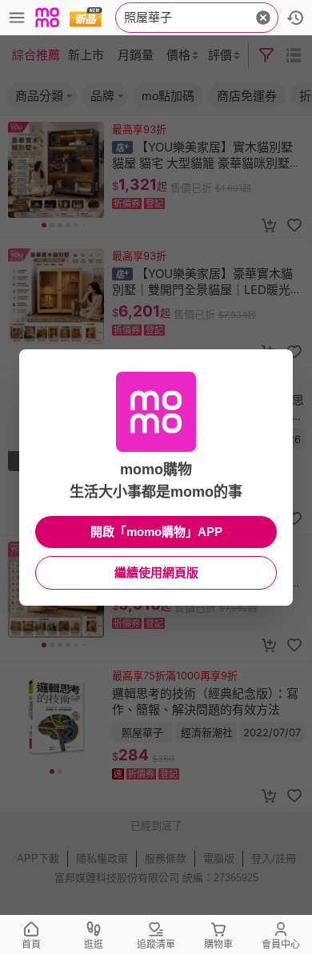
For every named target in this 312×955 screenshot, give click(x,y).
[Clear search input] (263, 18)
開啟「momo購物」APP (156, 531)
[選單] (16, 17)
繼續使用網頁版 (156, 572)
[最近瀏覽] (295, 17)
